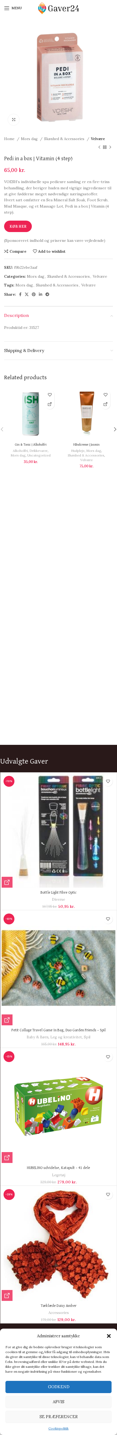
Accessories (58, 1312)
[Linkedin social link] (40, 294)
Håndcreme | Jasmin (86, 444)
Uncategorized (39, 455)
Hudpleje (78, 451)
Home (10, 139)
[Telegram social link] (47, 294)
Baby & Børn (37, 1037)
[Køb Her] (49, 404)
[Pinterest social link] (33, 294)
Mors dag (30, 139)
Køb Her (18, 226)
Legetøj (58, 1175)
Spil (87, 1037)
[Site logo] (58, 7)
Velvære (98, 139)
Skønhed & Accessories (64, 139)
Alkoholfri (20, 451)
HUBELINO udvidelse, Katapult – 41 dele (58, 1168)
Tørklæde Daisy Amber (58, 1306)
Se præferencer (58, 1416)
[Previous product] (99, 147)
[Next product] (110, 147)
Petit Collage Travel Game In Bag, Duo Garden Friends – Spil (58, 1030)
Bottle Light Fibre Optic (58, 892)
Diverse (58, 899)
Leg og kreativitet (66, 1037)
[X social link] (26, 294)
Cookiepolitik (58, 1428)
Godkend (58, 1386)
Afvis (58, 1401)
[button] (109, 1336)
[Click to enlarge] (13, 119)
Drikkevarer (38, 451)
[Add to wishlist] (49, 395)
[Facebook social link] (20, 294)
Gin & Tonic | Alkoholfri (31, 444)
